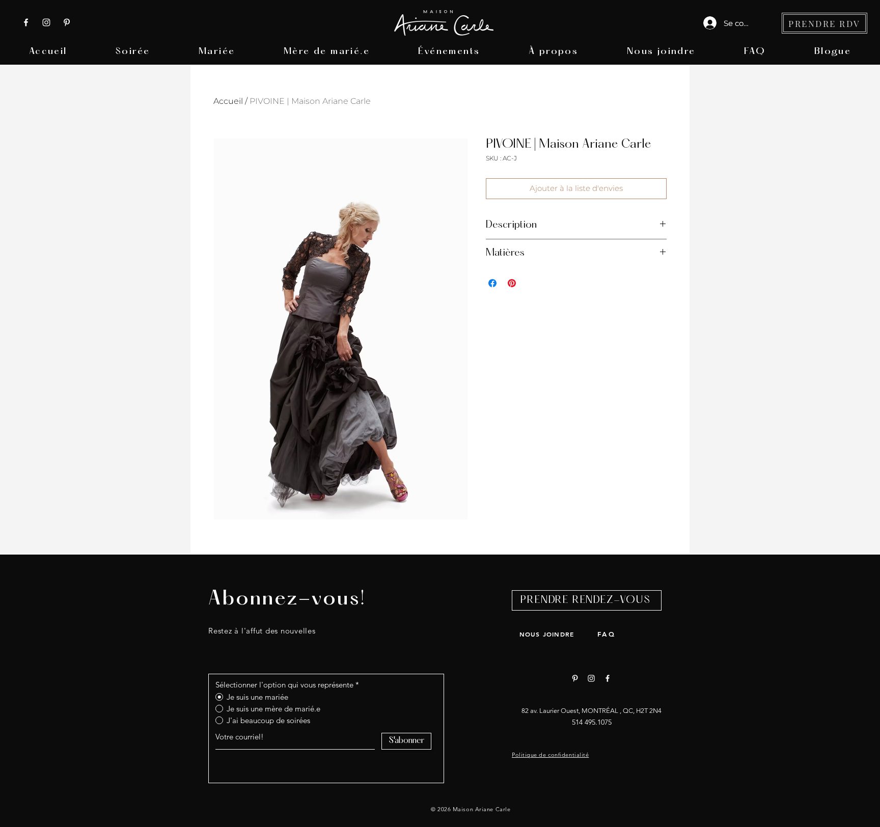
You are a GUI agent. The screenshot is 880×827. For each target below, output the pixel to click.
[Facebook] (26, 22)
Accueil (228, 101)
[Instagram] (46, 22)
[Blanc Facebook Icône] (607, 678)
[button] (132, 51)
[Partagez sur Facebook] (492, 283)
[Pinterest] (67, 22)
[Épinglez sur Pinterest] (512, 283)
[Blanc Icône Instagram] (591, 678)
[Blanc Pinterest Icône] (575, 678)
